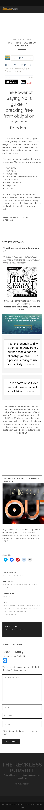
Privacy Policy (22, 784)
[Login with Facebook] (5, 660)
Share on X (31, 364)
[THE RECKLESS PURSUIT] (10, 9)
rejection (7, 612)
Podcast (6, 597)
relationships (9, 615)
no (9, 609)
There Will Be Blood (12, 576)
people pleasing (29, 609)
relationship (20, 612)
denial (37, 605)
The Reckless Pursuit (22, 768)
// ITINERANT (9, 12)
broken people (25, 605)
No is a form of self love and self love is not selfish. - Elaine (23, 387)
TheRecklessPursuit (15, 630)
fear (4, 609)
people (15, 609)
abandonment (9, 605)
